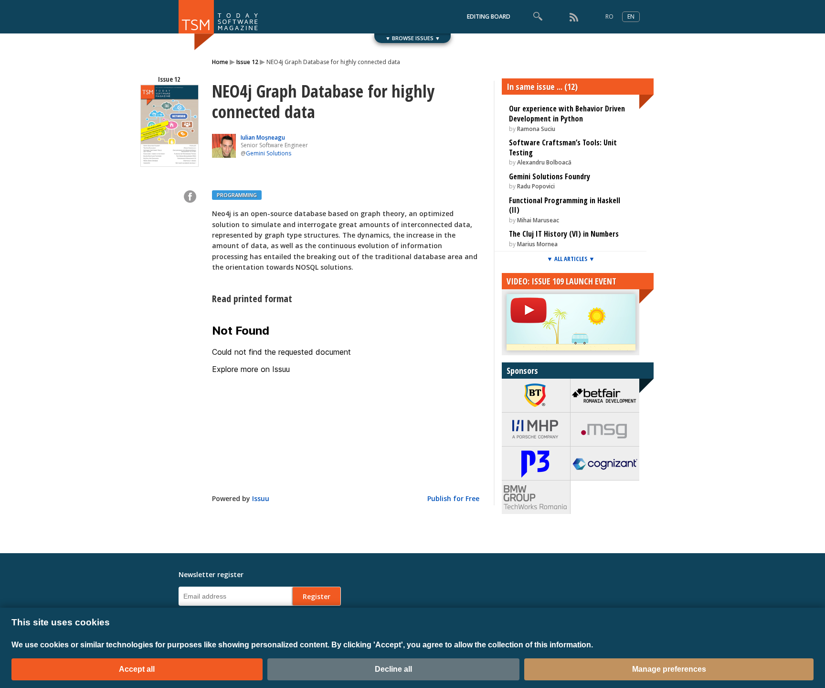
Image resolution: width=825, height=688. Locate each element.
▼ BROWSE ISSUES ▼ (412, 38)
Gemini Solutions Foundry (549, 176)
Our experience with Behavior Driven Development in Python (567, 113)
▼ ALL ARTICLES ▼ (571, 258)
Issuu (260, 498)
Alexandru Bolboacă (544, 162)
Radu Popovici (536, 186)
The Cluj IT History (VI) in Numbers (564, 234)
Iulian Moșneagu (263, 137)
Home (220, 62)
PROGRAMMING (237, 194)
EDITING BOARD (488, 16)
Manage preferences (669, 669)
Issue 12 (247, 62)
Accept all (137, 669)
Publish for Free (453, 498)
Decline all (393, 669)
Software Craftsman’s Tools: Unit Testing (563, 147)
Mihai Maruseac (538, 220)
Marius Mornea (537, 244)
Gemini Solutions (268, 153)
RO (609, 16)
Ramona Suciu (536, 129)
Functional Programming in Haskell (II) (564, 205)
